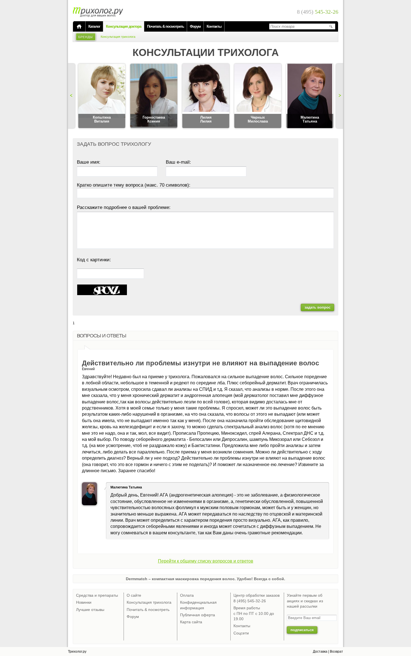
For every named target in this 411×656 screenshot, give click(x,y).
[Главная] (79, 27)
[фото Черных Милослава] (257, 96)
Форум (195, 26)
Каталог (94, 26)
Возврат (336, 651)
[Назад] (72, 96)
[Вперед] (339, 96)
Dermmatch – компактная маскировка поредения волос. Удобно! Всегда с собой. (205, 579)
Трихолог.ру (77, 651)
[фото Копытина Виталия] (101, 96)
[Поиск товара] (331, 26)
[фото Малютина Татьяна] (309, 96)
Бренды (85, 37)
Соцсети (241, 633)
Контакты (214, 26)
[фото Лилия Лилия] (205, 96)
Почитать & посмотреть (165, 26)
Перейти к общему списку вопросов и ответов (205, 561)
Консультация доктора (123, 26)
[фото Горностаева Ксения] (153, 96)
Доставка (320, 651)
